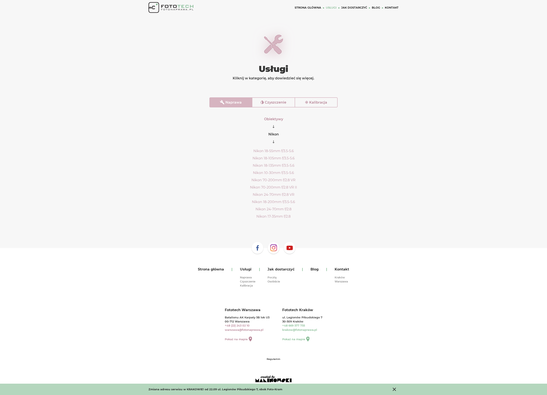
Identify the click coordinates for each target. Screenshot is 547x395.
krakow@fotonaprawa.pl (299, 329)
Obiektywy (273, 119)
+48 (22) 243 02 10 (237, 325)
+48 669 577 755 (293, 325)
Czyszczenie (275, 102)
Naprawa (233, 102)
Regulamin (273, 359)
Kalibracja (318, 102)
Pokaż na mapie (236, 339)
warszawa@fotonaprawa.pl (244, 329)
